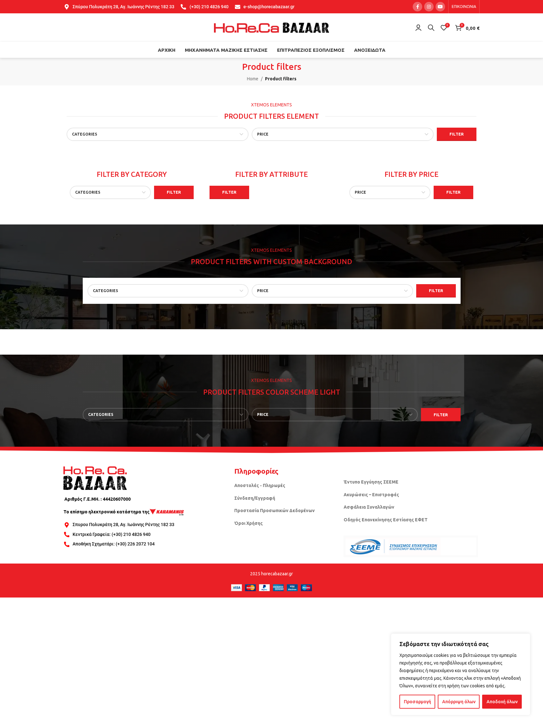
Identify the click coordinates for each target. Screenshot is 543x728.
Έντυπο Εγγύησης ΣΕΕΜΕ (371, 481)
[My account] (418, 27)
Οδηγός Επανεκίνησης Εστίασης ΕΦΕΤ (386, 519)
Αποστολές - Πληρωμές (259, 485)
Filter (456, 134)
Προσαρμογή (417, 701)
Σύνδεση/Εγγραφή (254, 498)
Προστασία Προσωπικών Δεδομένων (274, 510)
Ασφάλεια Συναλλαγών (369, 507)
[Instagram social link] (429, 6)
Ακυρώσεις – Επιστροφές (371, 494)
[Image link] (95, 477)
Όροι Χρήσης (248, 523)
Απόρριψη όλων (458, 701)
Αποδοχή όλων (502, 701)
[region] (460, 674)
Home (252, 78)
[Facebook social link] (417, 6)
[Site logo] (271, 27)
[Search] (431, 27)
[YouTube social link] (440, 6)
